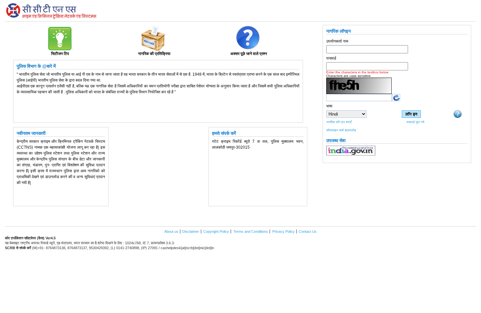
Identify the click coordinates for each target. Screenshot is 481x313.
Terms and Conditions (250, 231)
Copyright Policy (216, 231)
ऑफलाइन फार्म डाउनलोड (341, 130)
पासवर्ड (331, 58)
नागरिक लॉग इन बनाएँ (338, 122)
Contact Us (308, 231)
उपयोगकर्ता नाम (337, 41)
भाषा (329, 106)
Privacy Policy (283, 231)
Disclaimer (190, 231)
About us (171, 231)
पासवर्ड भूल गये (415, 122)
